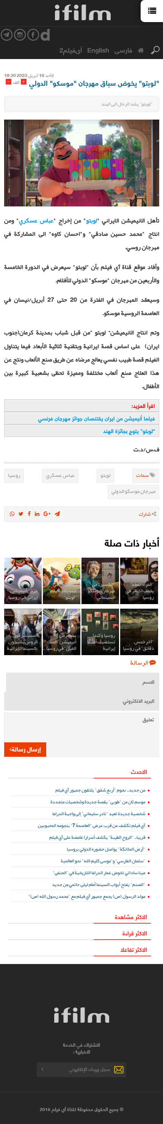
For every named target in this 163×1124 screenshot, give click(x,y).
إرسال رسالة (26, 749)
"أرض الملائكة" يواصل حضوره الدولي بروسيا (106, 849)
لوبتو (91, 220)
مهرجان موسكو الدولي (133, 491)
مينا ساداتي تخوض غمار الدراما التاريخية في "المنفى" (99, 872)
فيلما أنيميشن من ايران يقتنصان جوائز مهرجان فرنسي (96, 418)
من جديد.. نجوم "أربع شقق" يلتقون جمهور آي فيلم (100, 790)
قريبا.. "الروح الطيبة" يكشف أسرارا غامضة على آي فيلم (97, 837)
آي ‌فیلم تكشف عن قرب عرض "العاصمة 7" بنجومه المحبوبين (91, 825)
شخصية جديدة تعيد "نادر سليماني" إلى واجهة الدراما (98, 813)
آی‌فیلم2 (71, 49)
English (98, 49)
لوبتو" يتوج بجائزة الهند (128, 430)
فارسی (123, 49)
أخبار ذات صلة (132, 542)
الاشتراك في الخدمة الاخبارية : (81, 1048)
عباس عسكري (36, 220)
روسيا (14, 475)
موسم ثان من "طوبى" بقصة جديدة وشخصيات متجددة (97, 801)
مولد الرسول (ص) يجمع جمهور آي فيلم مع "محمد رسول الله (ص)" (86, 896)
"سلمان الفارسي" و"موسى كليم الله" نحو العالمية (103, 860)
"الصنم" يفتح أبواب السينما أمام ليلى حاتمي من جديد (98, 884)
